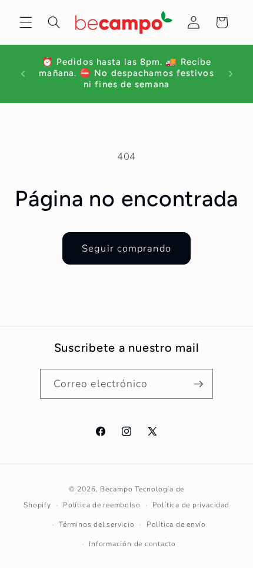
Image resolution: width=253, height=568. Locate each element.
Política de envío (176, 524)
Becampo (116, 489)
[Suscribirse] (198, 384)
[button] (26, 22)
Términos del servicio (96, 524)
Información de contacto (132, 544)
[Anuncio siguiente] (231, 74)
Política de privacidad (190, 505)
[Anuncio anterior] (23, 74)
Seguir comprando (126, 248)
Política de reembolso (101, 505)
